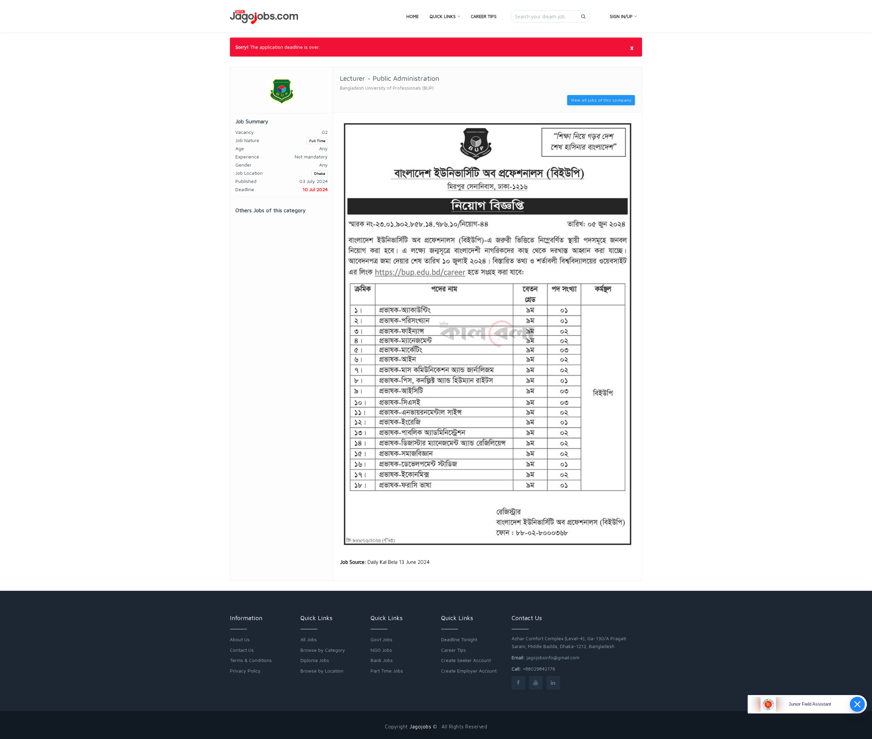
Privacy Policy (245, 671)
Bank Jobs (382, 660)
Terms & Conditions (251, 660)
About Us (240, 639)
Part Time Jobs (387, 671)
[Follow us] (518, 683)
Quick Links (443, 16)
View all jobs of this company (601, 100)
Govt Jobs (381, 639)
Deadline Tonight (459, 639)
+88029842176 (539, 669)
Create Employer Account (469, 671)
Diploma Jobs (314, 660)
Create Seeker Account (466, 660)
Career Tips (484, 16)
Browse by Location (321, 671)
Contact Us (242, 650)
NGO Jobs (381, 650)
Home (412, 16)
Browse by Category (322, 650)
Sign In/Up (621, 16)
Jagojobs (420, 726)
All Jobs (308, 639)
